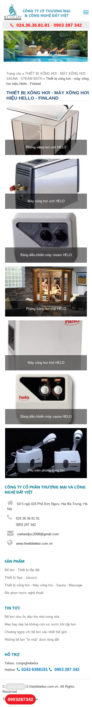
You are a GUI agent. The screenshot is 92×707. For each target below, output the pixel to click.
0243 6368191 (34, 669)
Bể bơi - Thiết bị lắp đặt (22, 570)
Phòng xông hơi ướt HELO (46, 147)
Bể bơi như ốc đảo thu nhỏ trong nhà (32, 617)
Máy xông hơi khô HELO (46, 363)
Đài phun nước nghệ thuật (24, 593)
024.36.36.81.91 (33, 25)
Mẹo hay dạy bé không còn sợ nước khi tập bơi (40, 624)
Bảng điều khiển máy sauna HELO (46, 416)
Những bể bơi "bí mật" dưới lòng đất (32, 639)
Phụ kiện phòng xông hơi (46, 470)
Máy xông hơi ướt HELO (46, 201)
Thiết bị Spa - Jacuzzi (21, 577)
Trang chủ (13, 73)
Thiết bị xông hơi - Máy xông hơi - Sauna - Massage (43, 585)
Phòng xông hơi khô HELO (46, 309)
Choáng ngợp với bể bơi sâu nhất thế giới (36, 632)
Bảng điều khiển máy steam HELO (46, 255)
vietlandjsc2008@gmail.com (38, 534)
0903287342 (20, 699)
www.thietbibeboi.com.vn (34, 543)
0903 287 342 (68, 25)
